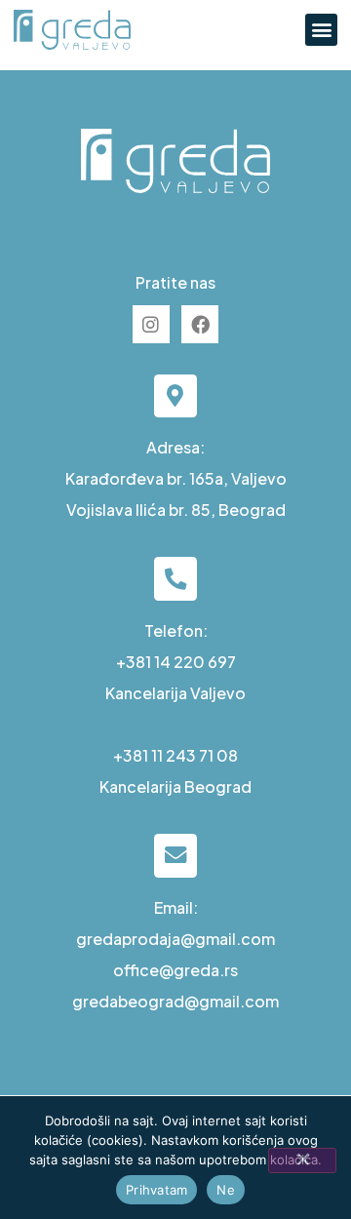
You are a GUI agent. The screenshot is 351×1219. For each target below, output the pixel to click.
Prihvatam (156, 1190)
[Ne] (302, 1160)
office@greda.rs (175, 970)
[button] (321, 30)
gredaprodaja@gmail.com (175, 938)
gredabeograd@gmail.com (175, 1001)
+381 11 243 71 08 (175, 755)
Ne (225, 1190)
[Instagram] (151, 323)
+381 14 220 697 (176, 661)
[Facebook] (199, 323)
